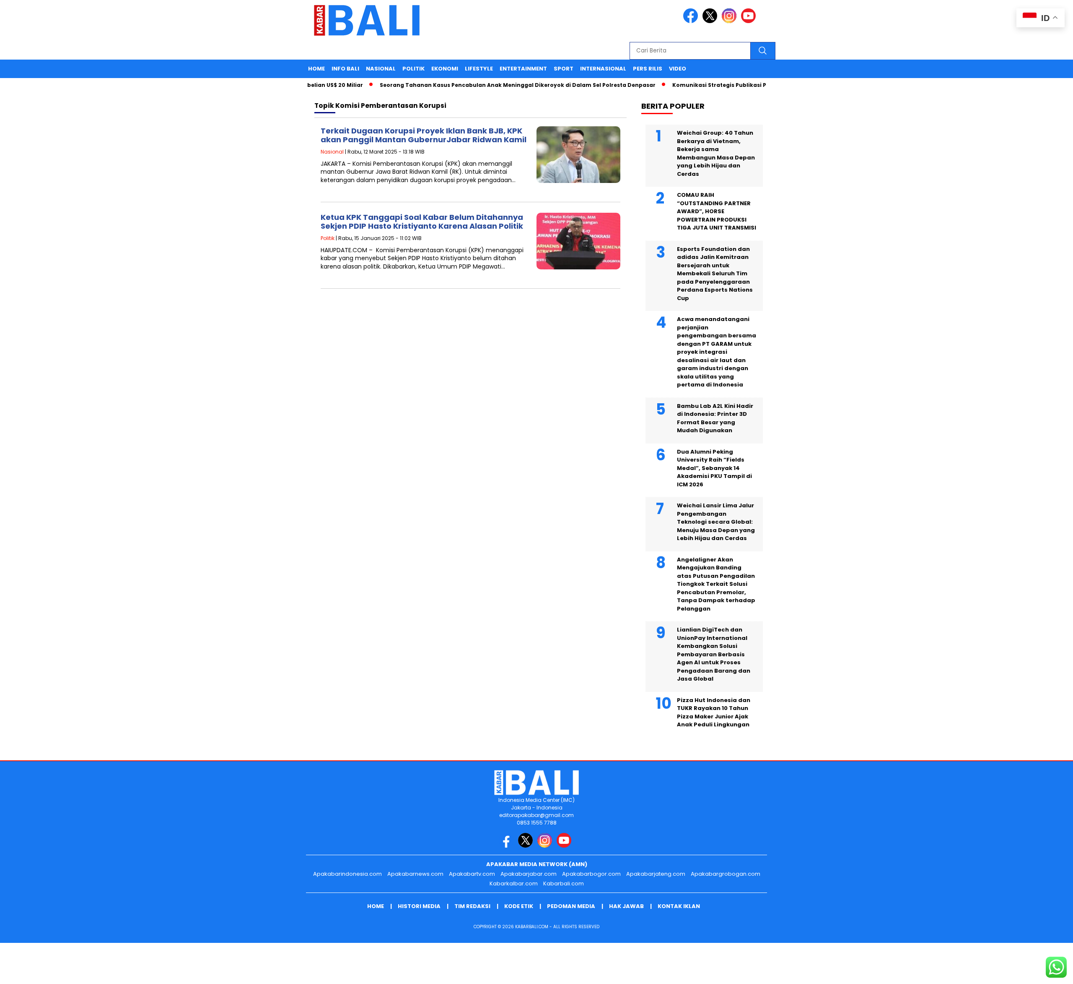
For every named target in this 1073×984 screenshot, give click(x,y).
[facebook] (692, 21)
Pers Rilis (647, 69)
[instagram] (730, 21)
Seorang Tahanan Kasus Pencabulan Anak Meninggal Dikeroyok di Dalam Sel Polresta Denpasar (500, 85)
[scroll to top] (1034, 971)
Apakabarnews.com (415, 874)
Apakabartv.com (472, 874)
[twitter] (711, 21)
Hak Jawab (626, 906)
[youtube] (750, 21)
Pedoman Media (571, 906)
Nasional (381, 69)
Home (316, 69)
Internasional (603, 69)
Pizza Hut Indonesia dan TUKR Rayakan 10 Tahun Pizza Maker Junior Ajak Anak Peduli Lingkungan (713, 712)
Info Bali (345, 69)
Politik (413, 69)
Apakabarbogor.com (591, 874)
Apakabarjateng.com (655, 874)
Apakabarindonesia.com (347, 874)
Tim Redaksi (472, 906)
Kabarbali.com (563, 883)
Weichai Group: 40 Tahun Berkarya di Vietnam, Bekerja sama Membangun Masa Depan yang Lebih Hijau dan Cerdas (716, 153)
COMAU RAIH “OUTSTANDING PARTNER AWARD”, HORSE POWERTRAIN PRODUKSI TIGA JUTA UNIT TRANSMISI (716, 211)
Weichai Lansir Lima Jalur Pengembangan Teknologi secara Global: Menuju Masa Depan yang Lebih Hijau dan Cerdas (716, 521)
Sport (563, 69)
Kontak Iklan (679, 906)
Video (677, 69)
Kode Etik (518, 906)
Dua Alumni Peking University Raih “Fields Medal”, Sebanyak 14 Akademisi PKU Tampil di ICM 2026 (714, 468)
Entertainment (523, 69)
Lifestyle (479, 69)
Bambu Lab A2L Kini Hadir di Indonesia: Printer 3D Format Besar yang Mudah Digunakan (715, 418)
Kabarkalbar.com (514, 883)
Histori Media (419, 906)
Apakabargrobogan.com (725, 874)
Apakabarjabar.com (528, 874)
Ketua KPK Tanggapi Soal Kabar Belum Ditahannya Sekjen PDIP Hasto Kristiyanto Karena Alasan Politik (422, 222)
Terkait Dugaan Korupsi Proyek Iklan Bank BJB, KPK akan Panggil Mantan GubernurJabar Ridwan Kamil (423, 135)
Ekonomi (444, 69)
